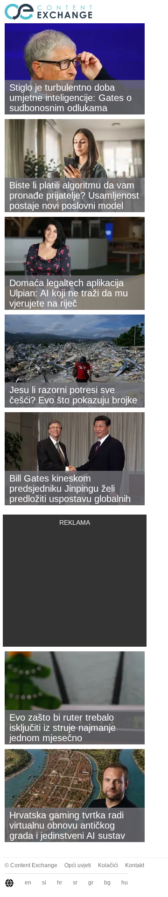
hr (59, 882)
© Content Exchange (31, 865)
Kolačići (108, 865)
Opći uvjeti (77, 865)
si (44, 882)
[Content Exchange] (47, 11)
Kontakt (134, 865)
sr (75, 882)
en (28, 882)
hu (124, 882)
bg (107, 882)
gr (90, 882)
